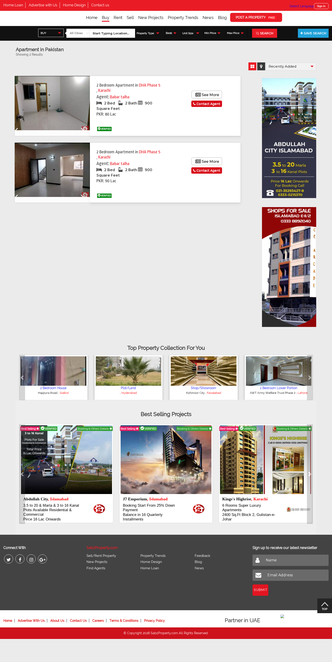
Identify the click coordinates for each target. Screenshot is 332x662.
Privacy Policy (154, 620)
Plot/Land (128, 388)
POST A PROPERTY (255, 17)
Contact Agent (208, 104)
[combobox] (51, 33)
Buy (105, 17)
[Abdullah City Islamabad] (289, 136)
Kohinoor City (195, 393)
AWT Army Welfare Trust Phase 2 (273, 393)
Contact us (100, 5)
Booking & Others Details (94, 428)
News (208, 17)
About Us (57, 620)
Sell (130, 17)
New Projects (151, 17)
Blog (222, 17)
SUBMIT (260, 590)
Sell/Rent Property (101, 556)
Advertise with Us (43, 5)
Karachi (104, 90)
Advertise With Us (31, 620)
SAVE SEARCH (314, 33)
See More (210, 95)
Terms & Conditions (124, 620)
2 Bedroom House (53, 388)
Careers (98, 620)
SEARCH (266, 33)
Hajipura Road (48, 393)
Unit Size (187, 33)
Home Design (74, 5)
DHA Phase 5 (149, 85)
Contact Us (78, 620)
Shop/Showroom (203, 388)
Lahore (303, 393)
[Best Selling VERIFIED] (66, 459)
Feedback (202, 556)
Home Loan (13, 5)
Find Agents (96, 568)
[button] (22, 377)
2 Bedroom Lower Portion (278, 388)
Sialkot (64, 393)
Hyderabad (129, 393)
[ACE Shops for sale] (289, 265)
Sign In (321, 6)
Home (92, 17)
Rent (118, 17)
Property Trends (183, 17)
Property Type (145, 33)
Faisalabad (214, 393)
